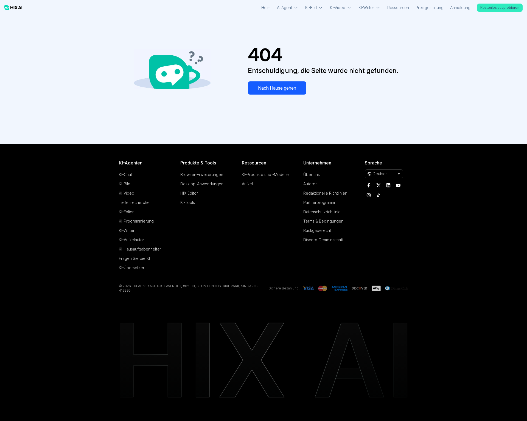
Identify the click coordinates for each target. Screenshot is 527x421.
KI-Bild (124, 183)
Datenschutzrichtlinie (322, 211)
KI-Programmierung (136, 221)
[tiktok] (378, 195)
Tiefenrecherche (134, 202)
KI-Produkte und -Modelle (265, 174)
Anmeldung (460, 7)
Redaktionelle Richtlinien (325, 193)
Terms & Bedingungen (323, 221)
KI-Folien (126, 211)
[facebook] (368, 185)
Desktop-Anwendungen (201, 183)
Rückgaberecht (317, 230)
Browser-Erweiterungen (201, 174)
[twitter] (378, 185)
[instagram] (368, 195)
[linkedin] (388, 185)
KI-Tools (187, 202)
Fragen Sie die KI (134, 258)
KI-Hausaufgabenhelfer (140, 249)
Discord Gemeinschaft (323, 239)
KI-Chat (125, 174)
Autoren (310, 183)
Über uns (311, 174)
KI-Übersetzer (131, 267)
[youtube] (398, 185)
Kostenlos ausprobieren (499, 7)
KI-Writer (126, 230)
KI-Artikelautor (131, 239)
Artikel (247, 183)
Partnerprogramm (319, 202)
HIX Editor (189, 193)
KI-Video (126, 193)
